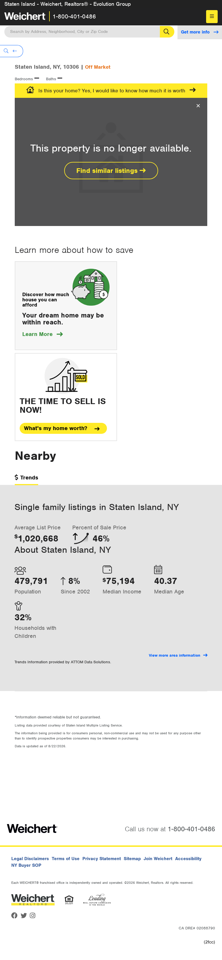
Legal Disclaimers (30, 859)
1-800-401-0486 (74, 16)
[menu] (212, 16)
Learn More (42, 334)
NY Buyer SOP (26, 865)
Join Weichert (158, 859)
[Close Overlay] (198, 106)
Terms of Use (65, 859)
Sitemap (132, 859)
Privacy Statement (101, 859)
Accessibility (188, 859)
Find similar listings (108, 170)
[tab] (26, 479)
